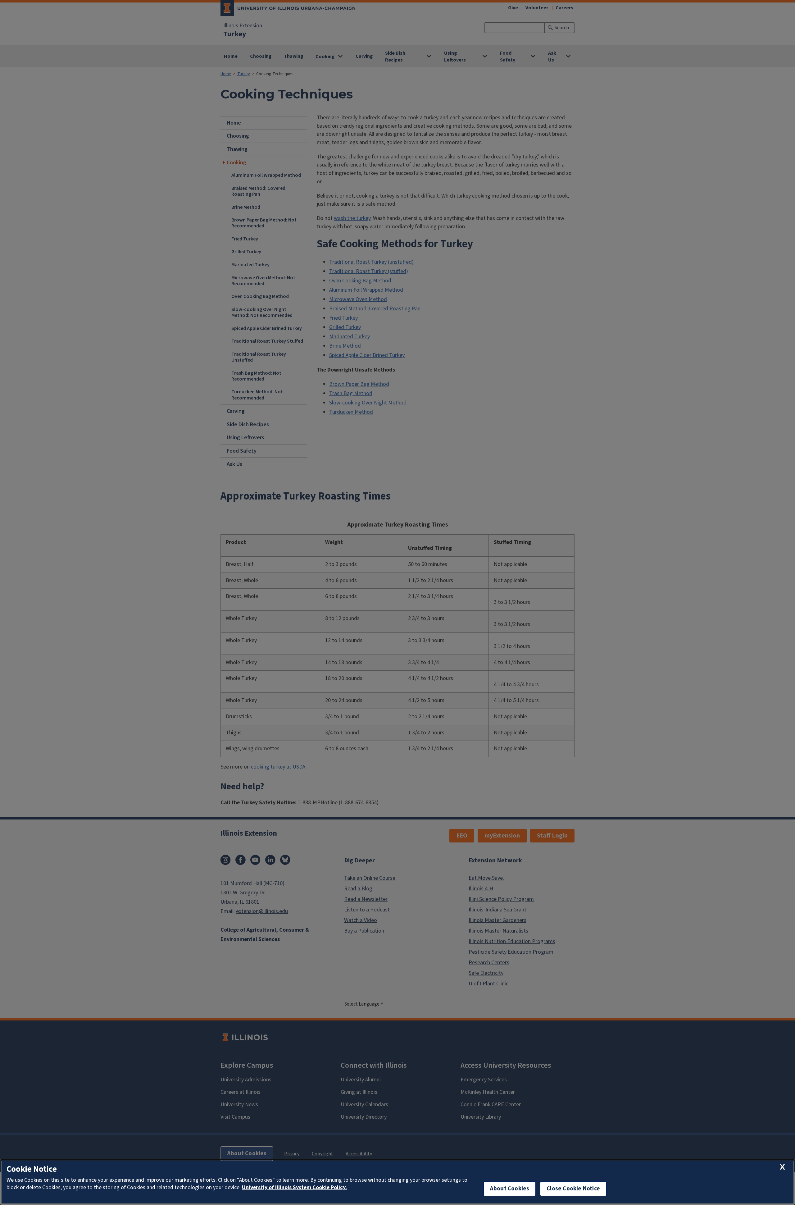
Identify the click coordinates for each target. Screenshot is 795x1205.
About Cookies (509, 1188)
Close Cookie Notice (573, 1188)
